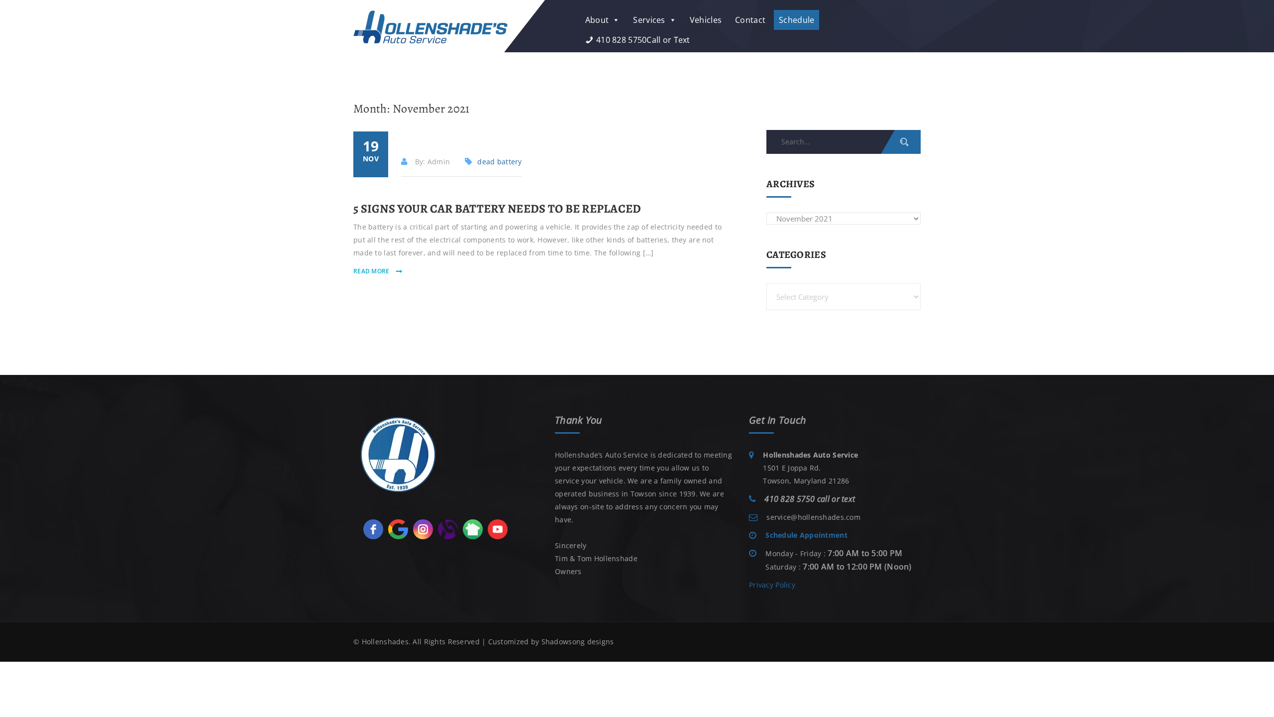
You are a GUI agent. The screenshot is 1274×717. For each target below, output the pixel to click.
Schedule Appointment (806, 535)
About (597, 19)
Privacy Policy (772, 585)
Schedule (796, 19)
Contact (750, 19)
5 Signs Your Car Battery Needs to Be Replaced (497, 209)
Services (649, 19)
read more (372, 271)
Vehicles (706, 19)
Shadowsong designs (577, 641)
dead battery (499, 161)
